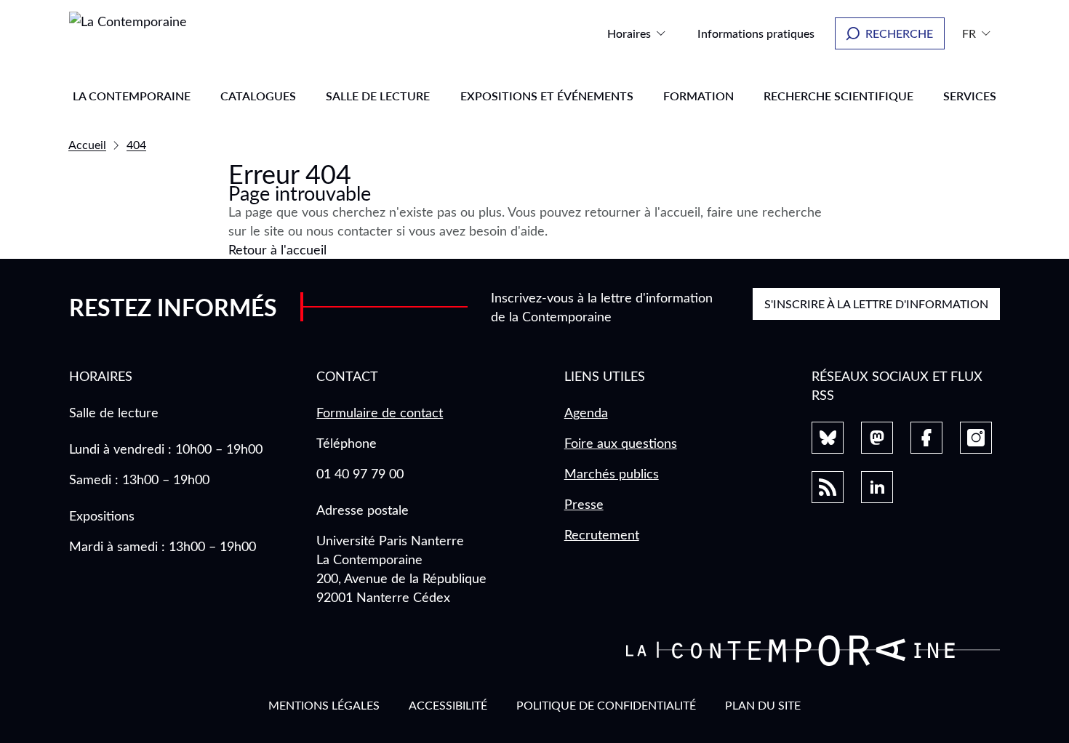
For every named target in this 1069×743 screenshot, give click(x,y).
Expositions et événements (546, 95)
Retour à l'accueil (277, 249)
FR (969, 33)
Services (969, 95)
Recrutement (601, 534)
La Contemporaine (132, 95)
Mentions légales (324, 704)
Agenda (586, 412)
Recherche (899, 33)
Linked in (877, 487)
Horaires (629, 33)
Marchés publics (611, 473)
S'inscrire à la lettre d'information (876, 303)
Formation (698, 95)
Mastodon (877, 438)
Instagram (976, 438)
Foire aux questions (620, 442)
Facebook (926, 438)
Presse (584, 504)
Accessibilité (448, 704)
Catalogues (258, 95)
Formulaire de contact (379, 412)
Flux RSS (828, 487)
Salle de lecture (378, 95)
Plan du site (763, 704)
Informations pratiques (755, 33)
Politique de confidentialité (606, 704)
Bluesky (828, 438)
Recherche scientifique (838, 95)
